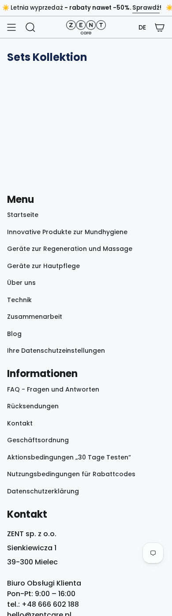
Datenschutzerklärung (43, 491)
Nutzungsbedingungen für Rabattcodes (71, 474)
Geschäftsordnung (38, 440)
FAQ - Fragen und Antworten (53, 389)
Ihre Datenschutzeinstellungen (56, 350)
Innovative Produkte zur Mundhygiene (67, 232)
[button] (142, 27)
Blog (14, 333)
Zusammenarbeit (34, 316)
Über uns (21, 282)
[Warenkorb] (159, 27)
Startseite (22, 214)
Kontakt (20, 423)
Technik (19, 299)
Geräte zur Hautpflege (43, 265)
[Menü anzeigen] (11, 27)
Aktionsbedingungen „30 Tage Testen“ (69, 457)
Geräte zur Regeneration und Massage (69, 248)
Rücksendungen (33, 406)
